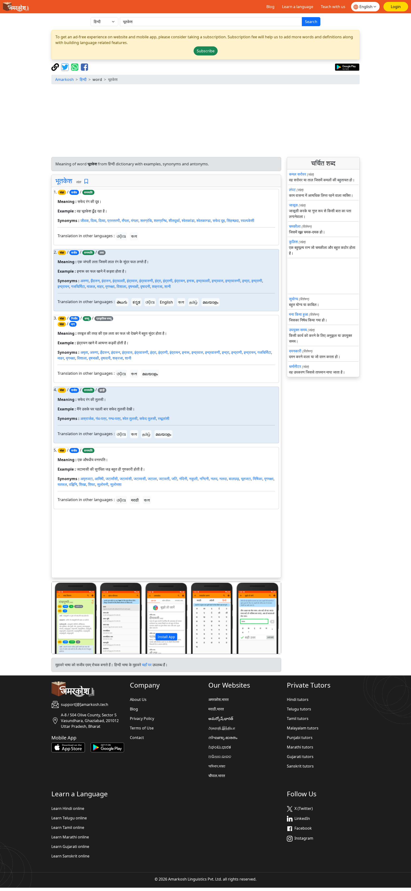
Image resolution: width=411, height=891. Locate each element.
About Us (138, 699)
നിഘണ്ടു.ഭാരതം (222, 737)
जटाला (152, 478)
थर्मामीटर (295, 366)
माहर (100, 286)
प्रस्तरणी (113, 220)
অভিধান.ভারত (216, 766)
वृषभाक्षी (133, 286)
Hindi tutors (297, 699)
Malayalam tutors (302, 728)
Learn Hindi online (67, 808)
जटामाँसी (112, 478)
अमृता (84, 352)
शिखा (82, 484)
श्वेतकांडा (188, 220)
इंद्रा (158, 280)
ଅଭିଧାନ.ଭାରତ (219, 756)
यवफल (62, 484)
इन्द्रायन (63, 286)
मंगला (134, 220)
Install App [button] (166, 637)
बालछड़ (234, 478)
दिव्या (101, 220)
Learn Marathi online (70, 837)
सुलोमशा (116, 484)
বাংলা (134, 236)
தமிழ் (193, 302)
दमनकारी (295, 351)
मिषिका (257, 478)
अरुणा (84, 280)
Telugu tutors (299, 709)
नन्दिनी (204, 478)
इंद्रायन (179, 280)
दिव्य (94, 220)
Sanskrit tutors (300, 766)
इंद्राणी (167, 280)
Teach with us (333, 6)
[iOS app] (68, 747)
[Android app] (107, 747)
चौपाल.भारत (216, 775)
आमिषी (99, 478)
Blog (270, 6)
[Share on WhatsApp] (75, 66)
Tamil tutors (297, 718)
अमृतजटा (86, 478)
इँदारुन (95, 280)
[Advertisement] (205, 121)
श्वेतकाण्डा (203, 220)
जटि (174, 478)
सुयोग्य (293, 298)
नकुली (193, 478)
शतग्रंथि (146, 220)
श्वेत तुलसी (129, 418)
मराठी (135, 500)
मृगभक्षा (110, 286)
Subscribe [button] (206, 51)
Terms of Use (142, 728)
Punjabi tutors (300, 737)
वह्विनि (73, 484)
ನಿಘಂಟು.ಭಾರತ (219, 747)
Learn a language (297, 6)
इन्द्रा (246, 280)
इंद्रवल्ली (119, 280)
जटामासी (140, 478)
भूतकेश (63, 180)
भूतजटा (246, 478)
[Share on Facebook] (84, 66)
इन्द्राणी (256, 280)
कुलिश (293, 241)
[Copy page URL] (55, 66)
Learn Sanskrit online (70, 856)
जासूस (293, 205)
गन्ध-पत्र (114, 418)
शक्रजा (157, 286)
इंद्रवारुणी (146, 280)
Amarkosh (64, 79)
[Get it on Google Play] (347, 66)
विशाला (121, 286)
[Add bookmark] (86, 181)
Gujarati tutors (300, 756)
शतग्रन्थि (160, 220)
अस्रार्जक (87, 418)
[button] (69, 618)
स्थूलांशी (163, 418)
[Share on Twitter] (65, 66)
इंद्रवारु (132, 280)
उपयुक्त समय (298, 329)
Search (311, 21)
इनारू (190, 280)
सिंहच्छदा (233, 220)
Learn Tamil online (67, 827)
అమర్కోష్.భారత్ (220, 718)
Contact (137, 737)
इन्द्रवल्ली (203, 280)
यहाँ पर (147, 664)
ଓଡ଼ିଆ (121, 236)
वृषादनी (145, 286)
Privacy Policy (142, 718)
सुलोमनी (102, 484)
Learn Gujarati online (70, 846)
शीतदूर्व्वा (174, 220)
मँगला (125, 220)
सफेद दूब (219, 220)
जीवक (84, 220)
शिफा (91, 484)
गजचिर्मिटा (78, 286)
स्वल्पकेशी (247, 220)
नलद (214, 478)
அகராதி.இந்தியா (221, 728)
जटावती (164, 478)
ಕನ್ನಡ (136, 302)
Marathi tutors (300, 747)
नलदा (223, 478)
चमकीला (295, 226)
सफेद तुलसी (147, 418)
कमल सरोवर (297, 174)
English (166, 302)
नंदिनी (183, 478)
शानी (167, 286)
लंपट (292, 189)
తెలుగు (122, 302)
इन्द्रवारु (217, 280)
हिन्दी (83, 79)
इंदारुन (106, 280)
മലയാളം (210, 302)
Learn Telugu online (69, 818)
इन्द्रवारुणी (232, 280)
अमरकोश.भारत (218, 699)
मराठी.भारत (216, 709)
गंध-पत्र (101, 418)
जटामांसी (126, 478)
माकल (91, 286)
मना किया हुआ (298, 314)
